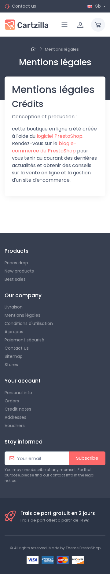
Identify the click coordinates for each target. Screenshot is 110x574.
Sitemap (14, 356)
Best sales (15, 279)
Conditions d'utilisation (29, 323)
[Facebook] (5, 215)
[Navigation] (64, 24)
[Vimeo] (72, 215)
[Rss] (32, 215)
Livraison (14, 307)
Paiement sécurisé (24, 340)
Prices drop (16, 263)
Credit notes (18, 409)
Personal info (18, 393)
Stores (11, 365)
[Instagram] (86, 215)
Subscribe (87, 458)
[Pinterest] (59, 215)
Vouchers (15, 425)
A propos (14, 332)
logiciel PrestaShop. (60, 136)
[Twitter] (18, 215)
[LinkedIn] (99, 215)
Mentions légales (22, 315)
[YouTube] (45, 215)
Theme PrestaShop (83, 548)
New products (19, 271)
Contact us (24, 6)
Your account (23, 380)
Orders (12, 401)
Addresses (15, 417)
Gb (98, 6)
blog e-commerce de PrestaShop (44, 147)
